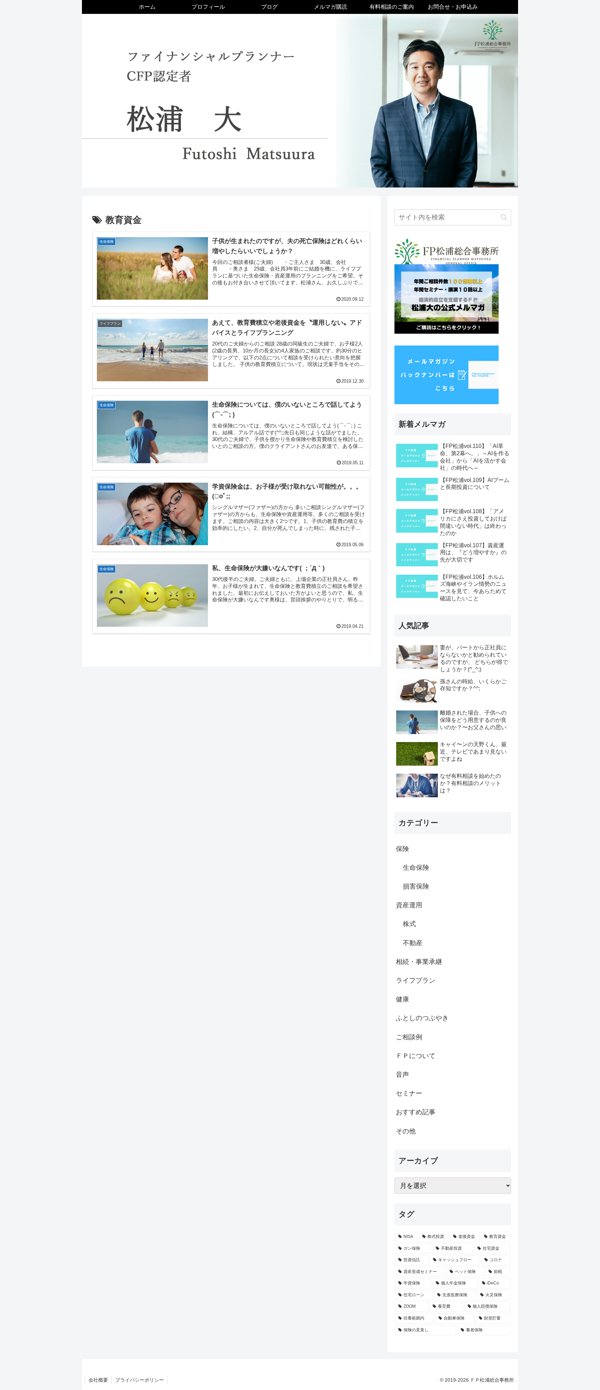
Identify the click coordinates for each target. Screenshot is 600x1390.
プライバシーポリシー (139, 1380)
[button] (504, 217)
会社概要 (98, 1380)
